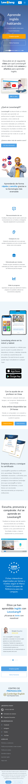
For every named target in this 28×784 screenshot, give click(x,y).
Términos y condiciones (7, 743)
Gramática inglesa (6, 753)
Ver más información (9, 145)
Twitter (6, 732)
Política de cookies (6, 750)
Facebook (6, 725)
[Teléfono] (20, 2)
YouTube (6, 735)
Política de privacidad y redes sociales (11, 746)
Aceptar (8, 782)
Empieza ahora (7, 423)
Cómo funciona (14, 43)
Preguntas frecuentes (9, 717)
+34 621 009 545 (9, 709)
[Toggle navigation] (25, 2)
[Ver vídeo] (14, 85)
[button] (13, 660)
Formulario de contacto (10, 714)
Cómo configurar (17, 782)
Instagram (6, 728)
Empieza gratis (14, 36)
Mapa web (4, 760)
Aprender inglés (5, 757)
